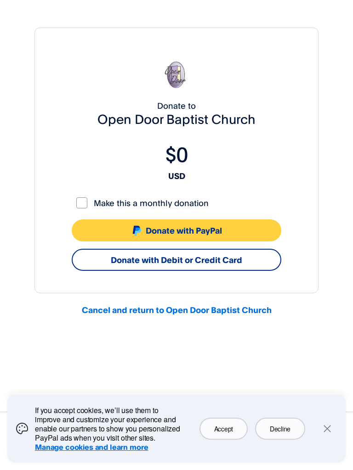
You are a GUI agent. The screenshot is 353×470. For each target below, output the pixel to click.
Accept (223, 428)
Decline (280, 428)
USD (176, 176)
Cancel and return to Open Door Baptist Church (177, 310)
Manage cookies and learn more (91, 447)
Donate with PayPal (184, 230)
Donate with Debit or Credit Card (176, 260)
